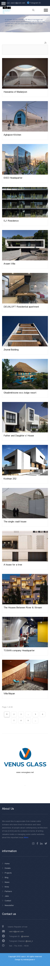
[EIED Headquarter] (25, 159)
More (26, 837)
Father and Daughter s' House (19, 436)
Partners (8, 891)
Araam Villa (9, 264)
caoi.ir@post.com (16, 931)
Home (7, 863)
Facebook (37, 843)
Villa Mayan (9, 694)
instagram (33, 843)
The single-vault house (15, 522)
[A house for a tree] (25, 546)
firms (7, 886)
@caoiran (25, 936)
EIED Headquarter (13, 178)
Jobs (7, 896)
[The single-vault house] (25, 503)
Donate (8, 868)
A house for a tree (13, 565)
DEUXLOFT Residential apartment (21, 307)
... (28, 714)
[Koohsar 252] (25, 460)
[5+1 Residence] (25, 202)
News (7, 882)
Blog (6, 877)
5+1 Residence (11, 221)
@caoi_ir (29, 941)
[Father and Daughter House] (25, 417)
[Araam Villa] (25, 245)
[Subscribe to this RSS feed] (46, 43)
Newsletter (9, 905)
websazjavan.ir (29, 959)
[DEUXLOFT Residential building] (25, 288)
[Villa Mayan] (25, 674)
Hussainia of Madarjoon (15, 92)
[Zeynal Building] (25, 331)
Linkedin (41, 843)
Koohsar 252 (10, 479)
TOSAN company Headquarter (19, 651)
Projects (8, 872)
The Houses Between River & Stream (23, 608)
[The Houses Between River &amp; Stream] (25, 589)
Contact (8, 900)
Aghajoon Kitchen (12, 135)
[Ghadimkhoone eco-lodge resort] (25, 374)
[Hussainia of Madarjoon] (25, 73)
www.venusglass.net (25, 772)
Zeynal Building (11, 350)
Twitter (46, 843)
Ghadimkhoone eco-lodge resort (20, 393)
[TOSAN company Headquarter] (25, 631)
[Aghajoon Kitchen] (25, 116)
